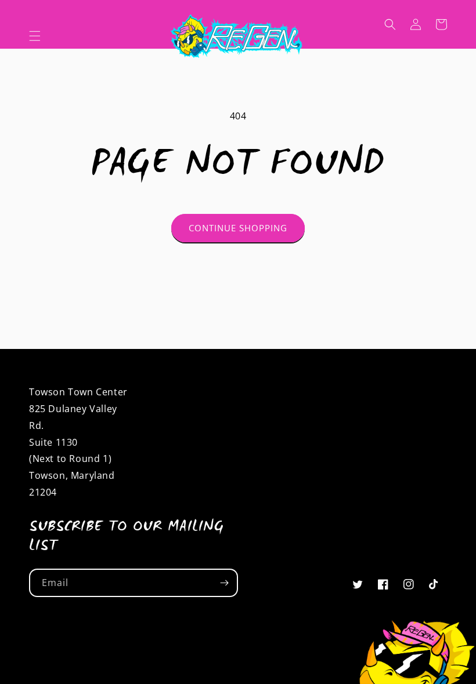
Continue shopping (238, 228)
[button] (35, 36)
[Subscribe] (224, 583)
